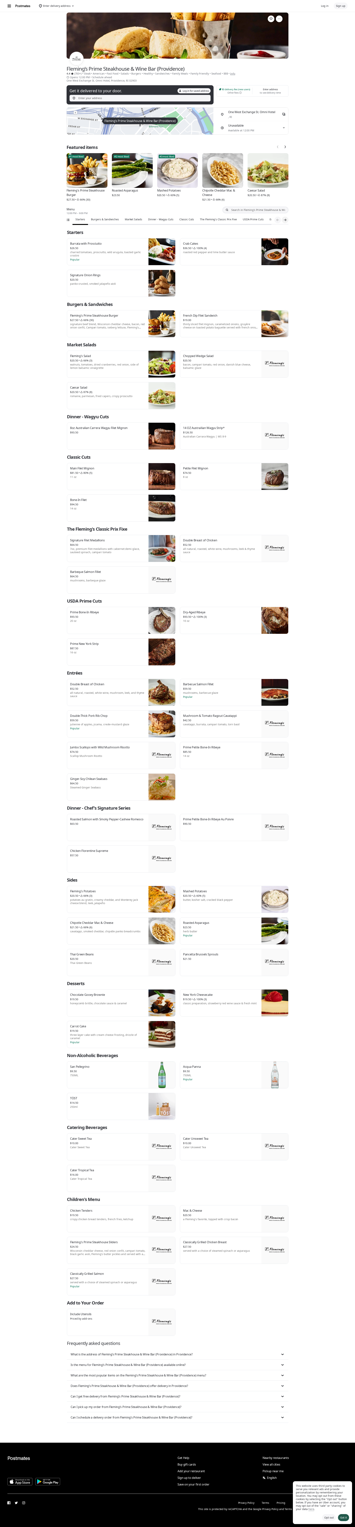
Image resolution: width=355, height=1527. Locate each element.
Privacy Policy (246, 1502)
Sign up (340, 6)
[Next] (285, 147)
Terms (265, 1502)
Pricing (281, 1502)
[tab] (80, 219)
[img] (140, 121)
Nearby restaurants (276, 1458)
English (272, 1478)
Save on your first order (193, 1484)
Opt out (329, 1517)
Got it (343, 1517)
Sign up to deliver (189, 1478)
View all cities (271, 1464)
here (311, 1509)
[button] (177, 1354)
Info (232, 73)
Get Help (183, 1458)
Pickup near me (273, 1471)
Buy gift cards (187, 1464)
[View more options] (279, 18)
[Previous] (277, 147)
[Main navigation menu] (9, 5)
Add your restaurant (191, 1471)
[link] (271, 18)
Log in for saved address (196, 90)
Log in (325, 6)
